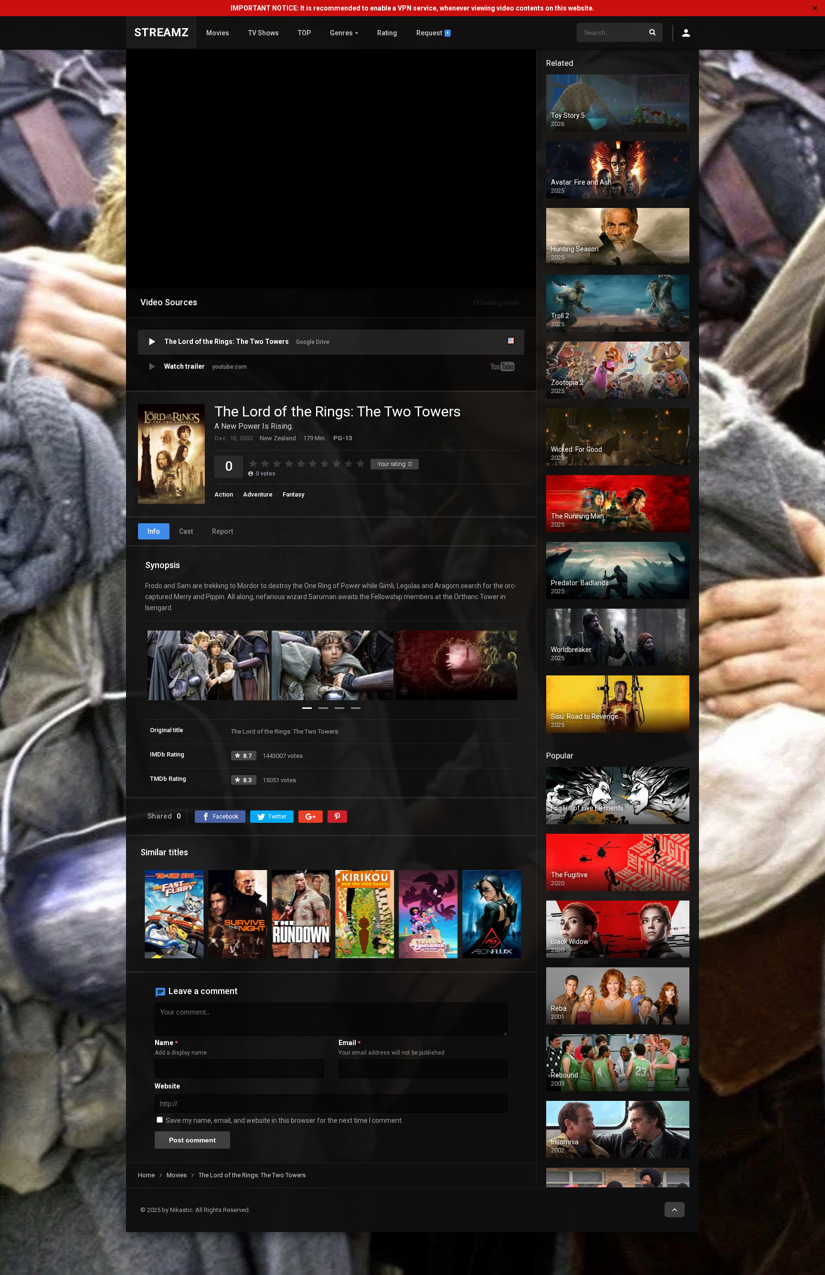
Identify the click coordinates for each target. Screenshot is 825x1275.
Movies (217, 33)
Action (223, 494)
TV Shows (263, 33)
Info (154, 531)
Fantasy (293, 494)
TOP (304, 33)
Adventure (258, 494)
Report (222, 531)
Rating (387, 33)
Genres (341, 33)
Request (432, 33)
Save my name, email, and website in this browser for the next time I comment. (284, 1120)
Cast (186, 531)
